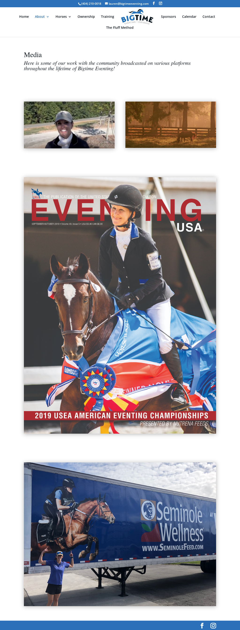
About (40, 17)
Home (24, 17)
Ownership (86, 17)
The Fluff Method (120, 28)
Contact (208, 17)
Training (107, 17)
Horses (61, 17)
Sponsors (168, 17)
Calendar (189, 17)
